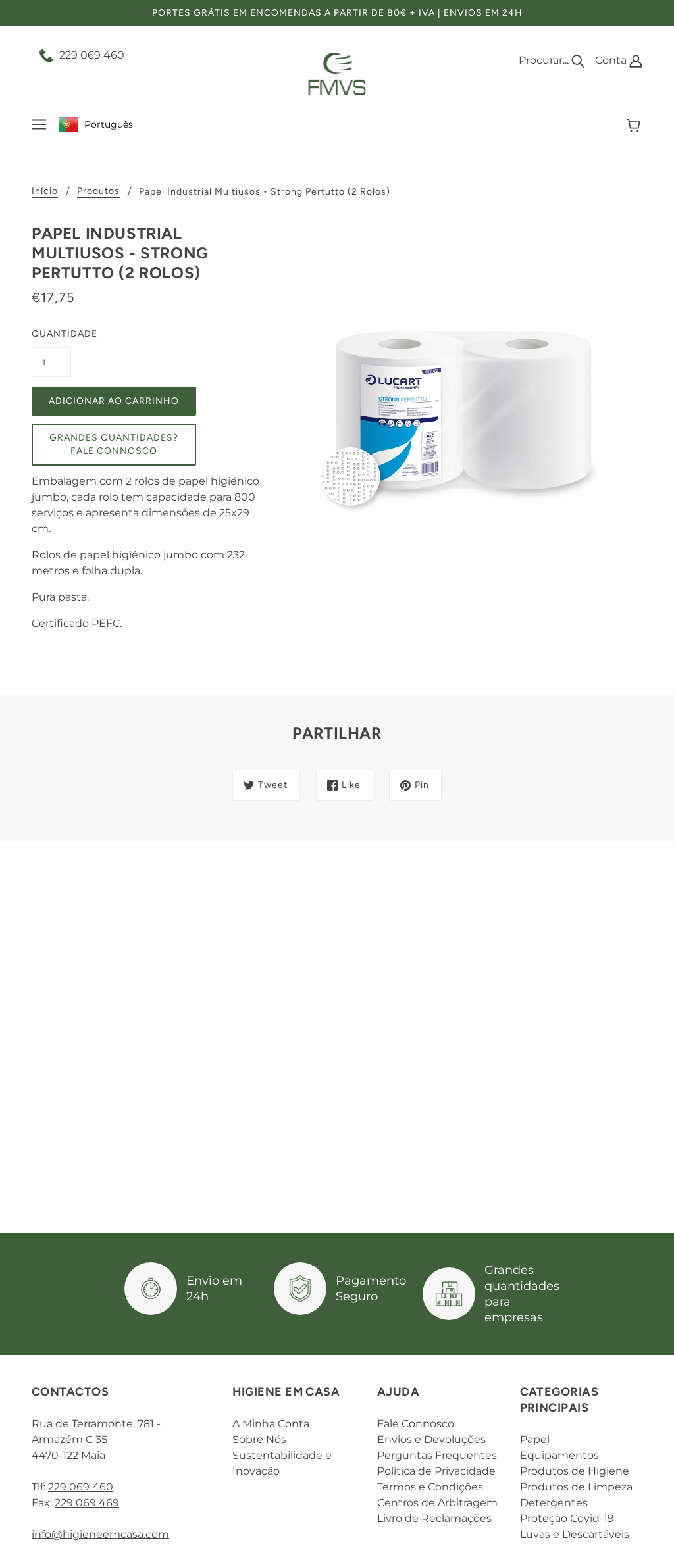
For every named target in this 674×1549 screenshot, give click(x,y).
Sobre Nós (259, 1439)
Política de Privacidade (436, 1471)
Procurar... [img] (545, 60)
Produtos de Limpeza (576, 1487)
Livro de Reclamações (434, 1518)
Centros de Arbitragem (437, 1502)
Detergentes (554, 1502)
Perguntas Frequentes (437, 1455)
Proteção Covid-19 (567, 1518)
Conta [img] (612, 60)
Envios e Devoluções (431, 1439)
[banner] (337, 73)
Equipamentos (559, 1455)
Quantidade (51, 333)
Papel (535, 1439)
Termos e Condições (430, 1487)
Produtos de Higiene (574, 1471)
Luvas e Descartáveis (574, 1534)
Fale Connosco (415, 1423)
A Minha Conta (270, 1423)
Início (45, 192)
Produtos (98, 192)
